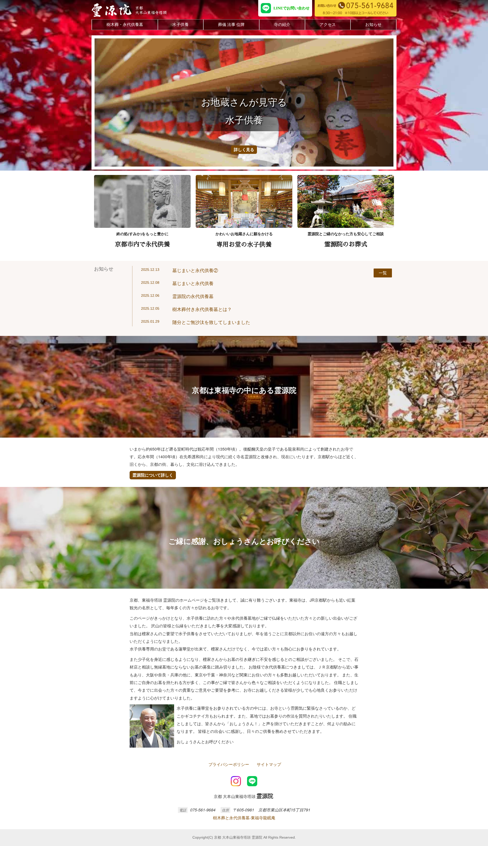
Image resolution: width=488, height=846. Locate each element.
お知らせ (373, 24)
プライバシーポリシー (228, 764)
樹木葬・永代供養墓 (124, 24)
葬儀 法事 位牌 (231, 24)
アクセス (327, 24)
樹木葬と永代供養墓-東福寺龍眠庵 (244, 818)
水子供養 (180, 24)
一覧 (383, 273)
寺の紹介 (282, 24)
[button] (110, 102)
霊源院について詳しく (152, 475)
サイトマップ (269, 764)
